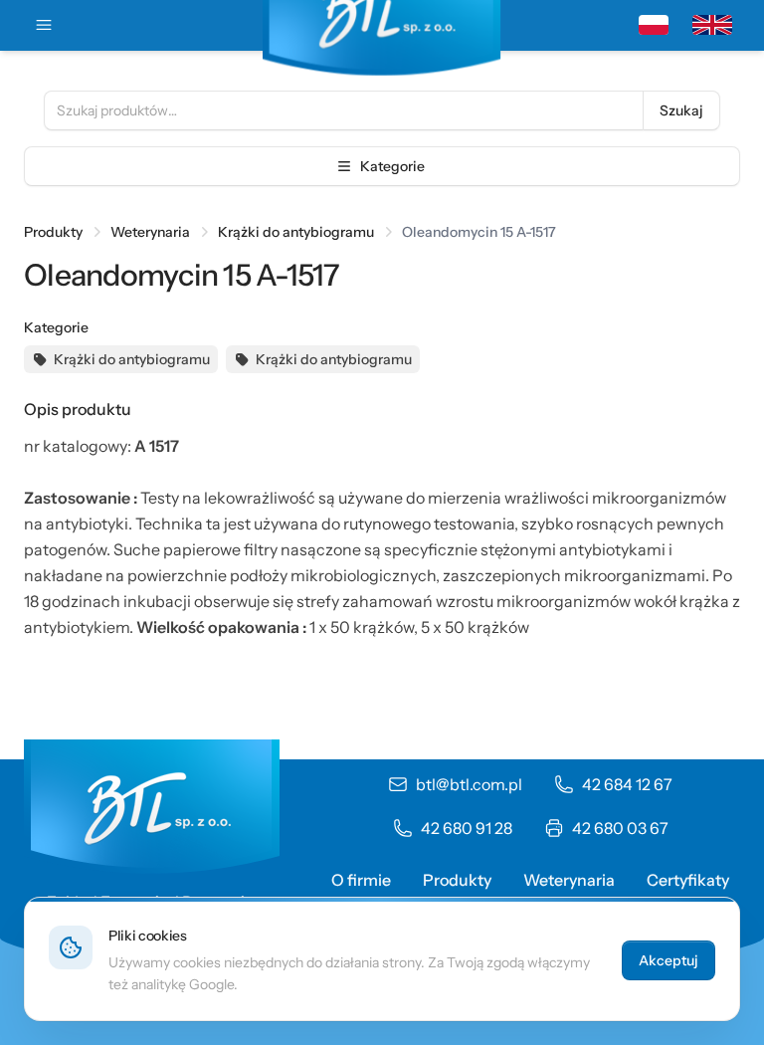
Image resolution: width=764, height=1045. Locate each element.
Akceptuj (668, 960)
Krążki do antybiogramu (296, 232)
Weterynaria (150, 232)
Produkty (53, 232)
